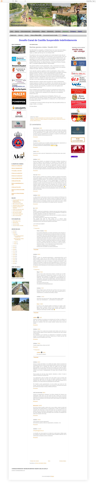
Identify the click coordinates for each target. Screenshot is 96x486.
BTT (55, 117)
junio (15, 234)
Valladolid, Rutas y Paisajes (18, 205)
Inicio (49, 461)
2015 (14, 254)
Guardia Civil (58, 119)
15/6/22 (39, 419)
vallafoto (35, 317)
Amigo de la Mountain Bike (18, 209)
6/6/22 (37, 151)
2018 (14, 249)
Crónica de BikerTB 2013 (17, 178)
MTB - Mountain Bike (17, 215)
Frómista (54, 119)
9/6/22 (44, 392)
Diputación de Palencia (39, 119)
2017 (14, 251)
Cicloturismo (32, 119)
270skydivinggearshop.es (38, 430)
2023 (14, 231)
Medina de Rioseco (37, 120)
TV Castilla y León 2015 (17, 170)
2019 (14, 247)
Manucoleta (35, 405)
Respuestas (37, 228)
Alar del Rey (36, 117)
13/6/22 (41, 304)
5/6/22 (40, 128)
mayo (15, 241)
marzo (15, 243)
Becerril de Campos (50, 117)
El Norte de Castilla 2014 (17, 173)
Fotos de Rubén (16, 224)
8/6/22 (44, 352)
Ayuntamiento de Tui (42, 117)
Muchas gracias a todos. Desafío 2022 (19, 239)
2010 (14, 263)
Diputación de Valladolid (48, 119)
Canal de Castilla (59, 117)
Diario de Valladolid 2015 (17, 168)
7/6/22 (45, 230)
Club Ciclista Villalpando (18, 213)
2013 (14, 258)
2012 (14, 259)
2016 (14, 252)
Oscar (38, 304)
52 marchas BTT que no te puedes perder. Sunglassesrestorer (18, 201)
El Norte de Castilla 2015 (17, 165)
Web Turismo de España (18, 203)
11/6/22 (42, 296)
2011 (14, 261)
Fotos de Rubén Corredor (18, 225)
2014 (14, 256)
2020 (14, 245)
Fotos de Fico (15, 222)
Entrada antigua (62, 461)
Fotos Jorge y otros (16, 221)
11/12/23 (39, 428)
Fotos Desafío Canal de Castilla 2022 (18, 236)
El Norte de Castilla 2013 (17, 175)
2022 (14, 232)
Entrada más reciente (34, 461)
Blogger (52, 476)
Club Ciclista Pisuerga (17, 210)
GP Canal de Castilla (17, 212)
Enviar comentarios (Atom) (40, 463)
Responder (35, 136)
